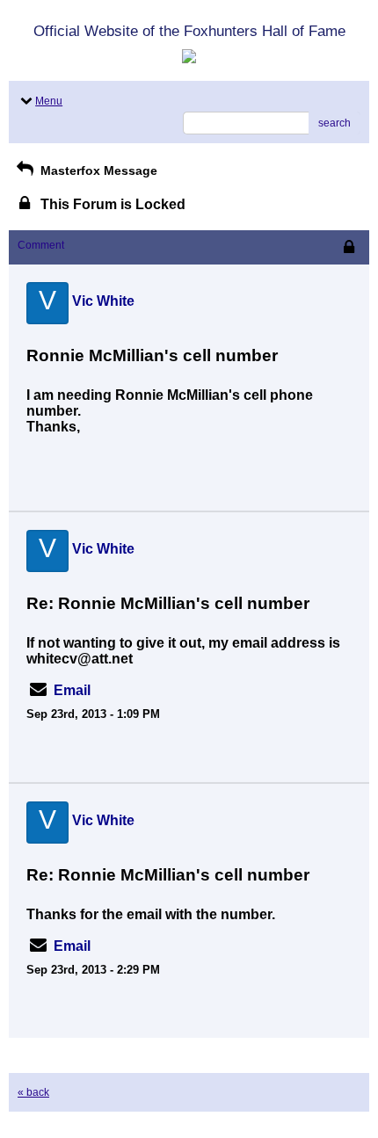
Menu (48, 101)
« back (33, 1092)
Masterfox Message (97, 170)
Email (72, 690)
